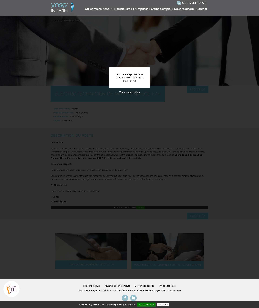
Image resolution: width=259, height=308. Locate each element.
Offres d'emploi (161, 9)
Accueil (56, 20)
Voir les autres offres (129, 92)
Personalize (163, 305)
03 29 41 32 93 (194, 3)
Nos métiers (122, 9)
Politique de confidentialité (117, 286)
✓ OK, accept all (146, 304)
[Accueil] (63, 8)
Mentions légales (91, 286)
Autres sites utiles (167, 286)
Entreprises (140, 9)
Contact (201, 9)
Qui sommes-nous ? (98, 9)
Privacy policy (176, 305)
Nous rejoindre (184, 9)
